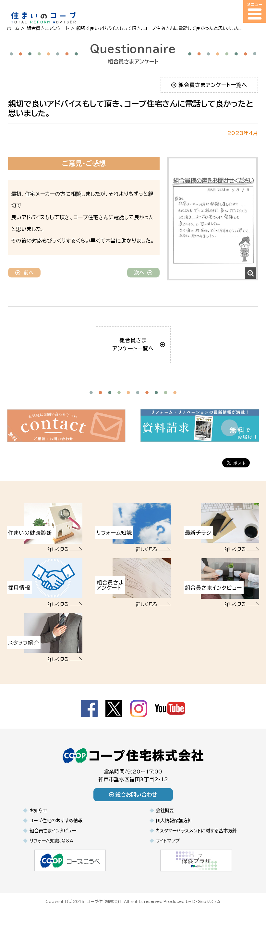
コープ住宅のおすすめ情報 (56, 820)
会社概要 (165, 810)
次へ (139, 272)
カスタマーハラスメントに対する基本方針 (196, 830)
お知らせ (38, 810)
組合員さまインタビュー (53, 830)
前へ (28, 272)
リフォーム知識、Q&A (51, 841)
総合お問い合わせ (136, 794)
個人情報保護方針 (174, 820)
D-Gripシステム (206, 901)
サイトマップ (168, 841)
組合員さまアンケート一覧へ (212, 84)
